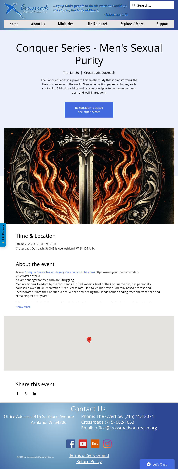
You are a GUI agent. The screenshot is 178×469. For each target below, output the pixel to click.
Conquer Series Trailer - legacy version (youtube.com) (60, 272)
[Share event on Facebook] (17, 393)
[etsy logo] (95, 443)
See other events (89, 112)
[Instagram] (107, 443)
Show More (23, 307)
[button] (38, 24)
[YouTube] (83, 443)
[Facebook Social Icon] (70, 443)
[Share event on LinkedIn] (34, 393)
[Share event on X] (26, 393)
